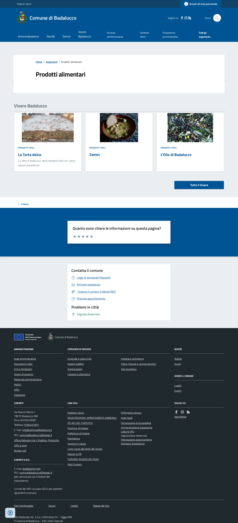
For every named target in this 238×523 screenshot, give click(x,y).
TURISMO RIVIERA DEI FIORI (83, 459)
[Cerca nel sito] (216, 18)
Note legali (127, 418)
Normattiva (74, 438)
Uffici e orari (20, 445)
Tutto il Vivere (199, 185)
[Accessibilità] (10, 512)
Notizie (178, 359)
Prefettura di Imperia (79, 433)
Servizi (66, 36)
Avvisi (177, 364)
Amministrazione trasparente (136, 427)
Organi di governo (23, 374)
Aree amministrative (25, 359)
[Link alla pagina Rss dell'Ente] (188, 412)
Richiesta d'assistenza (133, 443)
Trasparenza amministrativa (170, 34)
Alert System (75, 464)
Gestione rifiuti (144, 34)
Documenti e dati (23, 364)
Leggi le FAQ (127, 432)
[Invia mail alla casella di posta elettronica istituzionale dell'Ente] (37, 430)
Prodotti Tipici (26, 147)
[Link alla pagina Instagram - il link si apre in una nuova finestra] (186, 18)
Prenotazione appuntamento (136, 440)
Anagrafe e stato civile (80, 359)
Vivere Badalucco (84, 34)
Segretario (19, 395)
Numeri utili (20, 451)
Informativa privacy (131, 413)
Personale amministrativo (28, 379)
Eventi (177, 391)
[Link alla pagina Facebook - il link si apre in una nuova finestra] (182, 18)
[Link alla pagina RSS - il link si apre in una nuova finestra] (190, 18)
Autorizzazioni (75, 369)
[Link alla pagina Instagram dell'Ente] (182, 412)
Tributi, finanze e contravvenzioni (138, 364)
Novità (51, 36)
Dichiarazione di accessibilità (136, 423)
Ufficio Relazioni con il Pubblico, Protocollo (36, 440)
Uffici (16, 390)
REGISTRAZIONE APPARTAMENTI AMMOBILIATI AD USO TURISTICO (92, 420)
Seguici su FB (75, 454)
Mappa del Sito (101, 506)
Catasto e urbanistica (79, 374)
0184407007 (31, 425)
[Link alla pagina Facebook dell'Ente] (176, 412)
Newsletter (180, 417)
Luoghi (177, 385)
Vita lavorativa (128, 369)
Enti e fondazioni (23, 369)
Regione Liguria (24, 3)
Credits (74, 506)
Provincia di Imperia (78, 428)
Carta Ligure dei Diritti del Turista (85, 449)
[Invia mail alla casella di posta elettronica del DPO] (31, 469)
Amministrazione (28, 36)
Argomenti (51, 62)
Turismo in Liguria (77, 444)
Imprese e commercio (132, 359)
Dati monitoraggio (23, 506)
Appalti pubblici (76, 364)
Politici (17, 385)
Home (39, 62)
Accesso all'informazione (115, 34)
